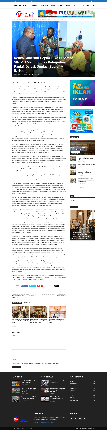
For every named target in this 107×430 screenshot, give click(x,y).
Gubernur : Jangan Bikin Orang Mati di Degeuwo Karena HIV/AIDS (54, 294)
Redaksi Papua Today (44, 1)
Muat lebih (82, 187)
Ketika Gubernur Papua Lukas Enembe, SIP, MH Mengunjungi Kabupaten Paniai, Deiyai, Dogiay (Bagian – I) (24, 295)
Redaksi (19, 74)
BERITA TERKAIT (17, 303)
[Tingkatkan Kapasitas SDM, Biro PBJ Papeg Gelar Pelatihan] (73, 166)
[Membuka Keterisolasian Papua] (45, 383)
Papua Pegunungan (76, 151)
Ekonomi (72, 395)
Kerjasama (34, 5)
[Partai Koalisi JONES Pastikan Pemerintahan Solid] (16, 383)
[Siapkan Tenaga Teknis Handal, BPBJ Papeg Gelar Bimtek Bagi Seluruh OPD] (73, 158)
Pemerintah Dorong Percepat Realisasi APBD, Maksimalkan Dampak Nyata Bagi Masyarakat (85, 172)
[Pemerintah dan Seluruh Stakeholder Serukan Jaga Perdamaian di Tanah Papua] (20, 312)
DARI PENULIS (26, 303)
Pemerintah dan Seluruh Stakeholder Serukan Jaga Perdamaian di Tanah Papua (20, 321)
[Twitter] (91, 1)
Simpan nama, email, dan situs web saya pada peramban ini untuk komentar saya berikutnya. (36, 363)
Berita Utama (17, 5)
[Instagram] (89, 1)
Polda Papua (73, 398)
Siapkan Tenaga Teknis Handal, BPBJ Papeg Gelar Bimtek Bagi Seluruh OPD (86, 158)
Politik (53, 5)
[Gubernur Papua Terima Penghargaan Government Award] (45, 399)
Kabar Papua (44, 5)
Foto (82, 5)
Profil (76, 428)
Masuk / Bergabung (28, 1)
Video (75, 5)
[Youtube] (94, 1)
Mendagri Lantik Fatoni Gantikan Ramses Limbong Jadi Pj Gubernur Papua (57, 321)
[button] (93, 5)
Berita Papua (36, 1)
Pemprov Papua (74, 383)
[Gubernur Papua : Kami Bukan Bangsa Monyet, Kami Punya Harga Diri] (45, 390)
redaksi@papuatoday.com (47, 422)
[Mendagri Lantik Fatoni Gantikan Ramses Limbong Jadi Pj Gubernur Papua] (57, 312)
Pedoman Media (91, 428)
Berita (25, 5)
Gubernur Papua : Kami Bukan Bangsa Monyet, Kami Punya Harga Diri (57, 390)
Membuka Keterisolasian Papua (58, 380)
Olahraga (67, 5)
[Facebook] (86, 1)
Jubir (87, 5)
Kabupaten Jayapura (75, 400)
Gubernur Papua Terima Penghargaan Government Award (56, 398)
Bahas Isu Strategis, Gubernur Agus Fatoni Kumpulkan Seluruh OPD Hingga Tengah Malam (38, 321)
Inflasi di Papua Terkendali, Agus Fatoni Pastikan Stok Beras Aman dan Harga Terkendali (86, 180)
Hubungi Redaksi (83, 428)
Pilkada (59, 5)
